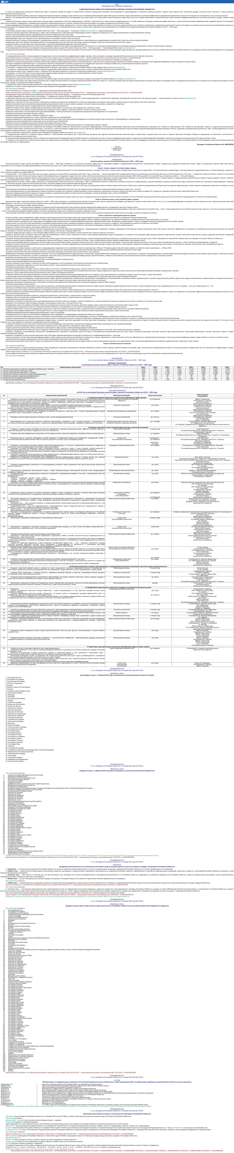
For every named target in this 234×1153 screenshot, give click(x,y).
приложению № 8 (79, 132)
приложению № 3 (119, 67)
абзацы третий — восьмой (14, 1120)
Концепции (93, 360)
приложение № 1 (177, 1128)
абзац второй (10, 1118)
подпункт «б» (19, 1149)
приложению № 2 (129, 48)
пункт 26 (8, 1143)
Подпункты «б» (12, 1129)
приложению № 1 (92, 31)
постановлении (14, 1136)
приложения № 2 (95, 1147)
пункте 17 (12, 1126)
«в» (20, 1129)
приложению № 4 (109, 71)
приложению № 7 (190, 98)
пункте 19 (10, 1139)
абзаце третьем (12, 1141)
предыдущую (13, 54)
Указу (94, 156)
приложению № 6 (85, 84)
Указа (32, 58)
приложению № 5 (129, 79)
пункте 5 (11, 1116)
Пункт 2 (9, 1128)
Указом (19, 894)
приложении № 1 (14, 1137)
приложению (162, 201)
